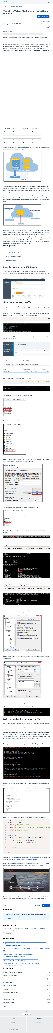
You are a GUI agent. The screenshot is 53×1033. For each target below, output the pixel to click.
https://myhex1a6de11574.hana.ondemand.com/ (25, 859)
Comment (8, 918)
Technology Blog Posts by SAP (11, 956)
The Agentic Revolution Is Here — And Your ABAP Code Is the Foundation (21, 963)
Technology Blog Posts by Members (34, 4)
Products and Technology (15, 4)
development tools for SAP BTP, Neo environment (18, 33)
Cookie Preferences (13, 1029)
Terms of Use (40, 1018)
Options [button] (37, 19)
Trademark (13, 1025)
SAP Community (6, 4)
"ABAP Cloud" (9, 928)
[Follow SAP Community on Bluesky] (25, 1014)
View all (5, 1006)
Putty (14, 260)
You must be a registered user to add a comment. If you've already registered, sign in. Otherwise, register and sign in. (26, 915)
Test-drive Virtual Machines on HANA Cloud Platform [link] (14, 6)
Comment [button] (46, 905)
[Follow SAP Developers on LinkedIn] (30, 1014)
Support (40, 1025)
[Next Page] (28, 935)
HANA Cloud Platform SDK (12, 253)
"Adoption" (42, 928)
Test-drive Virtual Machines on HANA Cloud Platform (26, 12)
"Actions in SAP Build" (34, 928)
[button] (44, 27)
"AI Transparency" (17, 930)
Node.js (5, 33)
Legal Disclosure (39, 1022)
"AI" (24, 930)
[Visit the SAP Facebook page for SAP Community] (22, 1014)
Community (11, 2)
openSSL (8, 256)
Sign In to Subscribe (43, 16)
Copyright (13, 1022)
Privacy (13, 1018)
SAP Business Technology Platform (36, 33)
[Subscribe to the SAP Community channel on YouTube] (27, 1014)
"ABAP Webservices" (18, 928)
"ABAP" (25, 928)
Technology (24, 4)
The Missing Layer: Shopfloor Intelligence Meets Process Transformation (20, 959)
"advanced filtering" (7, 930)
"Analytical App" (30, 930)
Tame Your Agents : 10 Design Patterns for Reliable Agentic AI (18, 954)
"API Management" (7, 933)
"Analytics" (38, 930)
